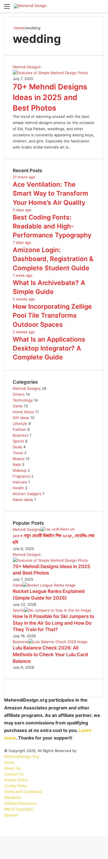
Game (18, 406)
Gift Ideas (21, 417)
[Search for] (101, 8)
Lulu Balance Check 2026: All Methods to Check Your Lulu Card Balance (50, 654)
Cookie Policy (15, 785)
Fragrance (21, 476)
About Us (12, 768)
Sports (18, 441)
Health (18, 488)
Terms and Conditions (23, 791)
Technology (23, 400)
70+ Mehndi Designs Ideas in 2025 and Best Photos (50, 97)
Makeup (20, 470)
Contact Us (14, 774)
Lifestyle (20, 423)
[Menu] (7, 8)
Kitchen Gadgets (27, 493)
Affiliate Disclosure (20, 803)
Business (20, 435)
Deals (17, 447)
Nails (17, 464)
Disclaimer (13, 797)
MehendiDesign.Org (21, 756)
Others (19, 394)
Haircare (20, 482)
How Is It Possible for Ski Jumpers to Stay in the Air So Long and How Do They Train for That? (53, 623)
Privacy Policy (15, 780)
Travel (18, 453)
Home (18, 28)
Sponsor (11, 815)
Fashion (19, 429)
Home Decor (23, 412)
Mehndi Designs (27, 388)
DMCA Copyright (18, 809)
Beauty (19, 458)
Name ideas (23, 499)
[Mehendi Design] (30, 6)
